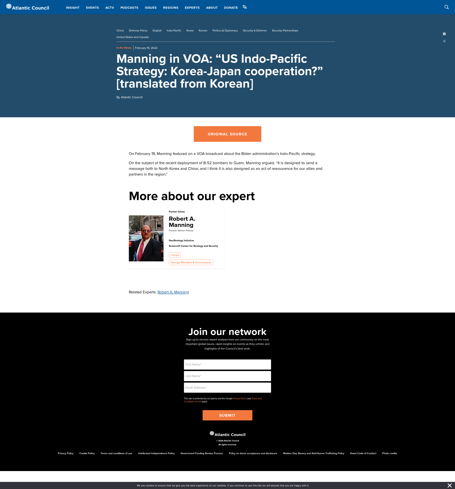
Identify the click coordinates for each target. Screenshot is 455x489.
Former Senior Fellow (181, 230)
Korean (203, 30)
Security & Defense (255, 30)
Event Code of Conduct (363, 453)
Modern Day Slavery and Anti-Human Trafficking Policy (313, 453)
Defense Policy (138, 30)
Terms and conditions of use (116, 453)
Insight (72, 7)
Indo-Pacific (174, 30)
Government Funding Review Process (202, 453)
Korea (190, 30)
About (212, 7)
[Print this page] (444, 33)
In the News (124, 48)
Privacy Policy (240, 398)
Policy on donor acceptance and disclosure (253, 453)
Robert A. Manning (182, 221)
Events (92, 7)
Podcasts (129, 7)
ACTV (109, 7)
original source (227, 134)
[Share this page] (444, 41)
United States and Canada (132, 37)
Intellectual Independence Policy (156, 453)
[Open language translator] (245, 7)
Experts (192, 7)
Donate (231, 7)
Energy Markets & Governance (191, 262)
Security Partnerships (285, 30)
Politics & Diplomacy (225, 30)
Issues (151, 7)
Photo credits (389, 453)
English (157, 30)
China (120, 30)
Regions (170, 7)
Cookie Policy (87, 453)
